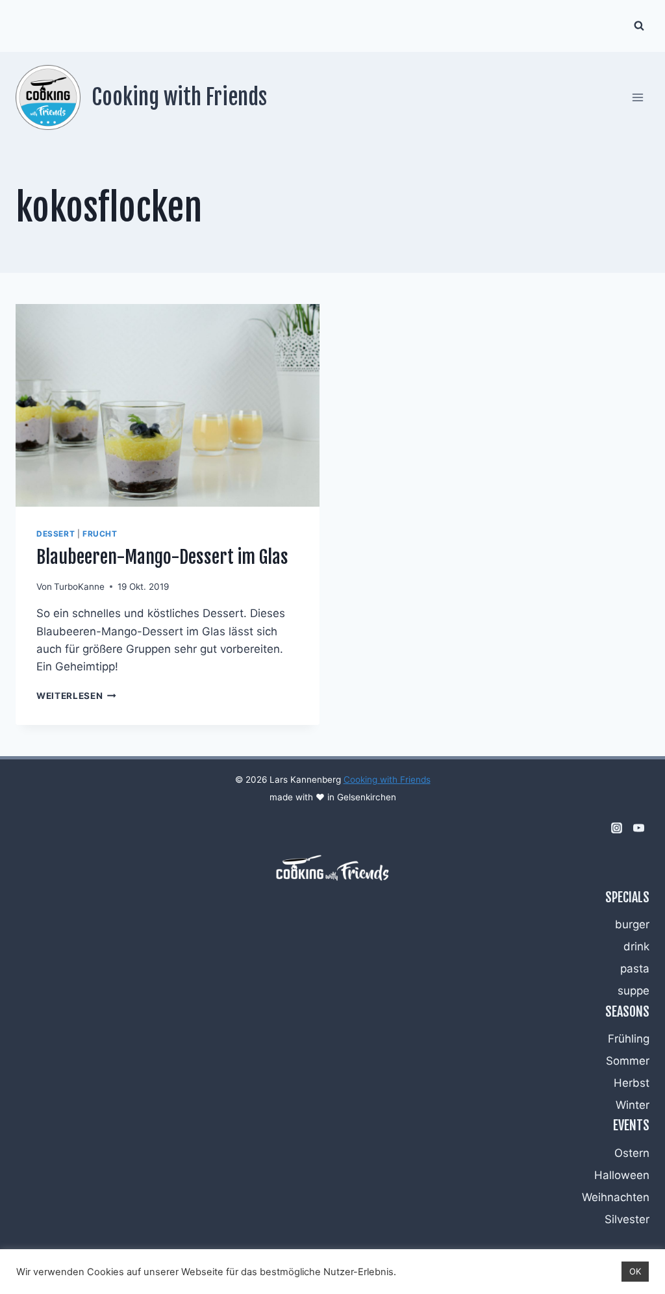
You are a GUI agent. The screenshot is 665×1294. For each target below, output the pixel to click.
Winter (632, 1104)
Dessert (55, 534)
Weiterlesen (76, 696)
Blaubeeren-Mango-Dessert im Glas (162, 557)
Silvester (627, 1219)
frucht (100, 534)
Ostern (631, 1153)
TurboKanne (79, 586)
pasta (634, 968)
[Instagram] (616, 828)
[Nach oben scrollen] (634, 1142)
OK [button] (635, 1271)
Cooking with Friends (387, 779)
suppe (633, 990)
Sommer (627, 1060)
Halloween (621, 1175)
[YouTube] (638, 828)
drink (636, 946)
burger (632, 924)
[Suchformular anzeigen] (639, 26)
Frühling (628, 1038)
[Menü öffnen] (637, 97)
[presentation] (168, 405)
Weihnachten (615, 1197)
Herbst (631, 1082)
